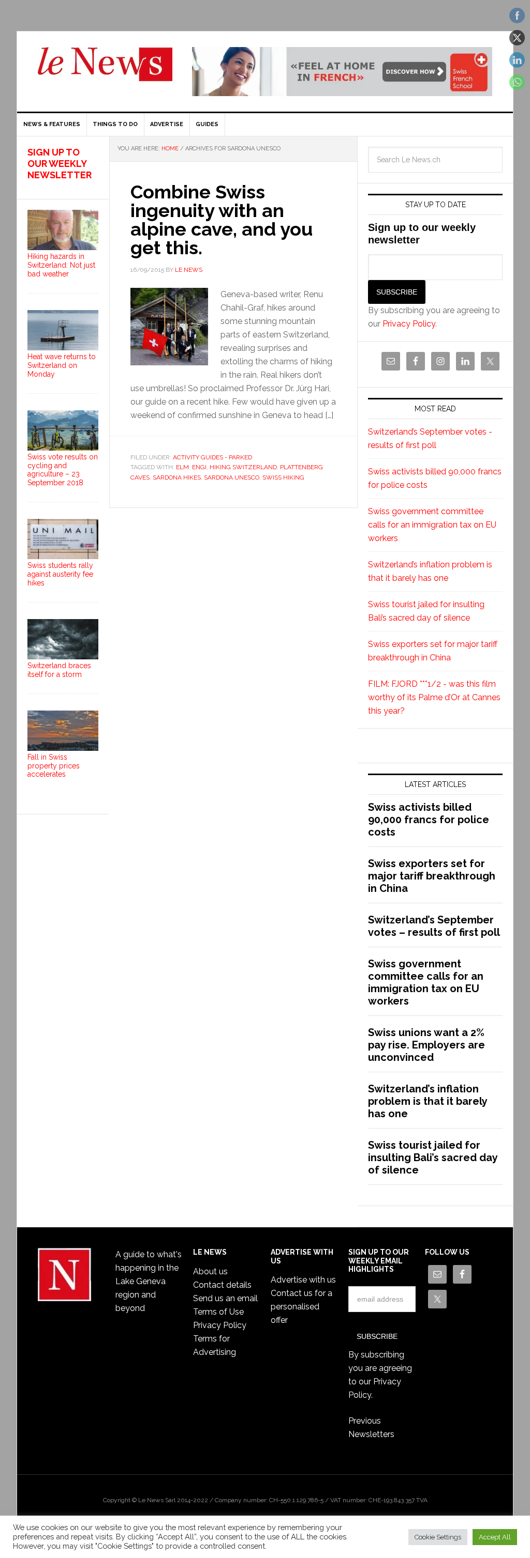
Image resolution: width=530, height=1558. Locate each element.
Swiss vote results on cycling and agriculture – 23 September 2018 (62, 470)
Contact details (222, 1285)
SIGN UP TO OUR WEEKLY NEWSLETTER (59, 163)
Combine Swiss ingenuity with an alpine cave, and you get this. (221, 219)
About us (210, 1271)
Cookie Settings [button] (438, 1537)
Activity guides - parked (212, 457)
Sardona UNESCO (231, 477)
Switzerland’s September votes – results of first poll (434, 926)
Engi (199, 467)
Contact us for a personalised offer (301, 1306)
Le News (105, 70)
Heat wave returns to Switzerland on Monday (61, 365)
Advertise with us (303, 1280)
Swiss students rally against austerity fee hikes (60, 574)
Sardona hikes (177, 477)
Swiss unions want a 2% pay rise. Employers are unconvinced (426, 1044)
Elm (182, 467)
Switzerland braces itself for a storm (59, 669)
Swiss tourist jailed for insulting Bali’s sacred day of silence (432, 1157)
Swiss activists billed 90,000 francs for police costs (428, 819)
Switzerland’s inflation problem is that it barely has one (427, 1101)
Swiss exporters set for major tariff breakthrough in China (431, 875)
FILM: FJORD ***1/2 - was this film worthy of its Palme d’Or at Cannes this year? (434, 697)
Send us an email (225, 1298)
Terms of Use (218, 1312)
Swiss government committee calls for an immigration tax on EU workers (432, 524)
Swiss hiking (283, 477)
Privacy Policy (408, 324)
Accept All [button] (495, 1537)
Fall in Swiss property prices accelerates (53, 766)
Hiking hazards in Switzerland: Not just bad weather (61, 265)
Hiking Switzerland (243, 467)
